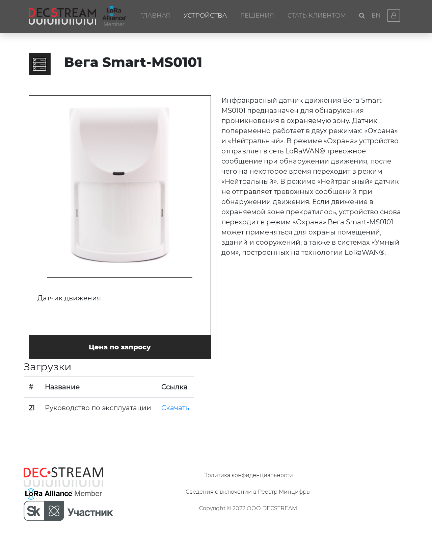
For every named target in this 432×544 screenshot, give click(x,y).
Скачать (175, 408)
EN (376, 15)
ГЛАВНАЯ (155, 15)
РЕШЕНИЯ (257, 15)
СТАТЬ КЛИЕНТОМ (317, 15)
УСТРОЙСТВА (205, 15)
